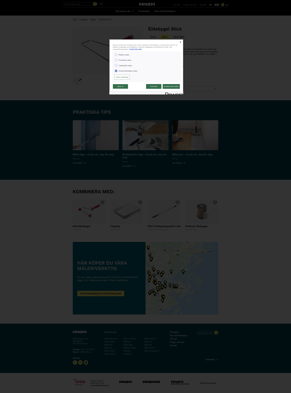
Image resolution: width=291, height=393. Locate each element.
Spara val (120, 86)
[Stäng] (180, 42)
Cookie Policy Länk (135, 49)
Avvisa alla (153, 86)
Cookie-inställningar (122, 77)
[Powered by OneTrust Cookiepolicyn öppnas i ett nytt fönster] (173, 93)
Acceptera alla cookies (171, 86)
